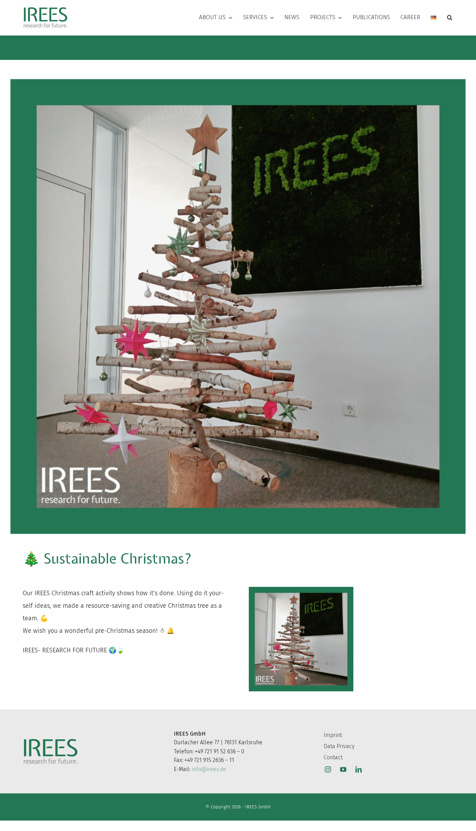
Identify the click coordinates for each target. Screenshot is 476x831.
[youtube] (343, 769)
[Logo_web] (45, 7)
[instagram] (328, 769)
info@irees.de (209, 769)
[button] (449, 17)
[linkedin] (358, 769)
